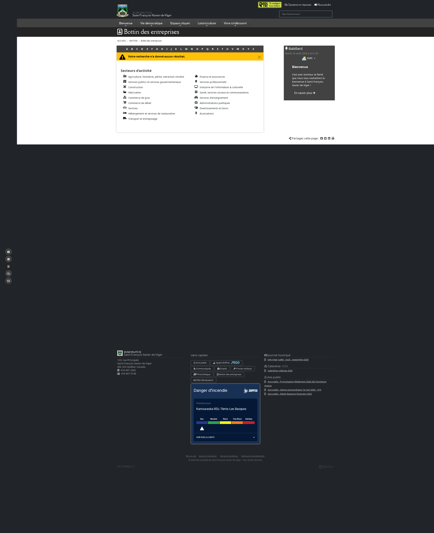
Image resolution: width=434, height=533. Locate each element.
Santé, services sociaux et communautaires (224, 92)
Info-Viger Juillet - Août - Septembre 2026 (288, 359)
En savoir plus (303, 93)
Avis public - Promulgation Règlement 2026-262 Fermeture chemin (295, 383)
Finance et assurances (212, 76)
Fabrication (134, 92)
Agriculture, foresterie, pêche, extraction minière (156, 76)
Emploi (223, 368)
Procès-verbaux (244, 368)
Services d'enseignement (214, 97)
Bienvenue (125, 23)
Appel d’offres (222, 362)
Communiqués (203, 368)
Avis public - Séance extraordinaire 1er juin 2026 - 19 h (294, 389)
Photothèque (203, 374)
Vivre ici (235, 23)
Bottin (133, 40)
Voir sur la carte (205, 437)
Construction (135, 87)
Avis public (201, 362)
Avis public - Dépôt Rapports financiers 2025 (290, 393)
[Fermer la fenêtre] (259, 57)
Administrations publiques (215, 103)
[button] (333, 138)
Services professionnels (213, 82)
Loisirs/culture (207, 23)
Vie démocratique (151, 23)
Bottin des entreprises (230, 374)
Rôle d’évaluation (204, 380)
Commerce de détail (139, 103)
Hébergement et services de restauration (151, 113)
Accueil (121, 40)
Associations (207, 113)
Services (133, 108)
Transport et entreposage (142, 118)
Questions (299, 4)
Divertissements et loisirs (214, 108)
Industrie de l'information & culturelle (221, 87)
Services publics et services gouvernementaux (154, 82)
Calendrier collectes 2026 (280, 370)
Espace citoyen (180, 23)
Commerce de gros (139, 97)
